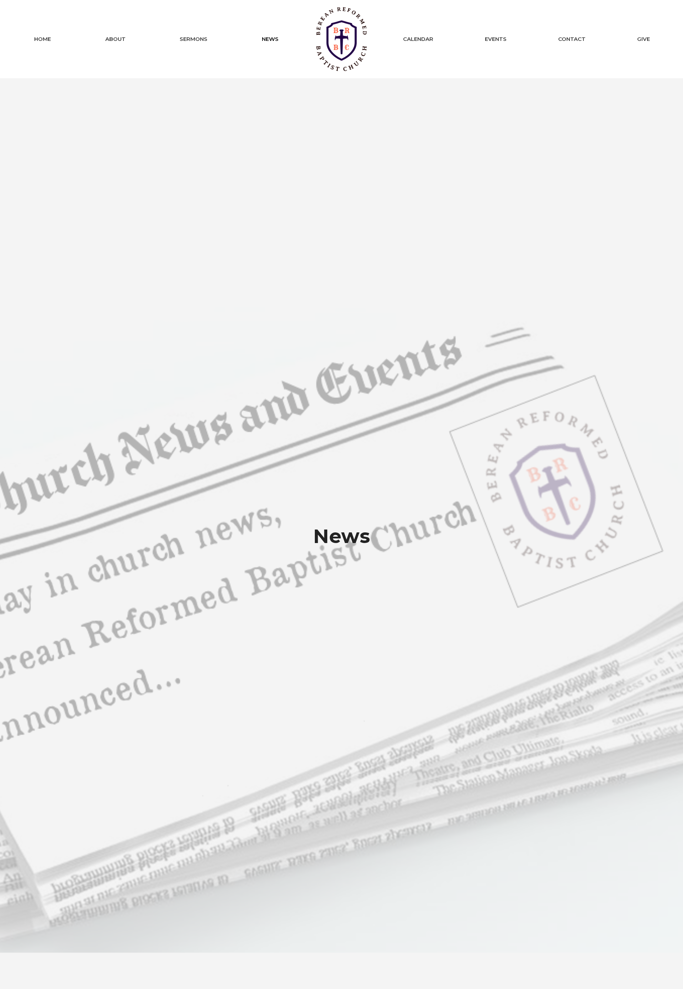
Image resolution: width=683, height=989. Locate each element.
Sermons (193, 39)
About (115, 39)
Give (643, 39)
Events (496, 39)
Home (42, 39)
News (270, 39)
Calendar (418, 39)
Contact (572, 39)
